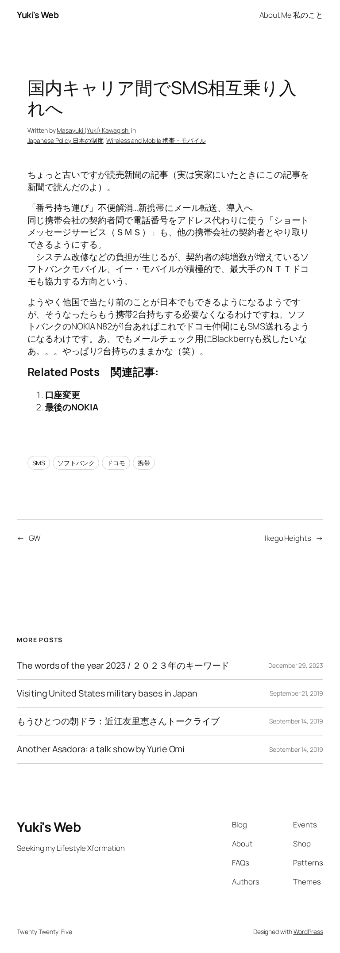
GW (35, 538)
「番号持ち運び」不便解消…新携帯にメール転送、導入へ (140, 208)
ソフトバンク (76, 463)
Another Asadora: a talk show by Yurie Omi (101, 749)
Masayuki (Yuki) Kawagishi (93, 130)
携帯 (144, 463)
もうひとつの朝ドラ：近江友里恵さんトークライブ (118, 721)
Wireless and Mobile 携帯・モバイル (155, 140)
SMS (39, 463)
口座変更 (63, 395)
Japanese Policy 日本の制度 (65, 140)
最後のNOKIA (71, 407)
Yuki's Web (37, 15)
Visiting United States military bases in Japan (107, 693)
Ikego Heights (288, 538)
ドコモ (116, 463)
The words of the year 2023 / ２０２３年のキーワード (123, 665)
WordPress (308, 931)
